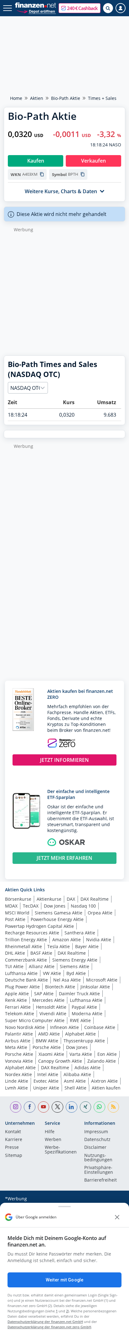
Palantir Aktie (19, 1034)
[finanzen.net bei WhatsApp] (99, 1107)
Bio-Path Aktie (65, 98)
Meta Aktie (16, 1047)
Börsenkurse (18, 899)
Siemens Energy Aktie (74, 960)
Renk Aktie (16, 1000)
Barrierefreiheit (100, 1180)
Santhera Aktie (79, 933)
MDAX (11, 906)
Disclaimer (95, 1147)
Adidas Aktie (88, 1067)
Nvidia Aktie (98, 940)
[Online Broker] (36, 11)
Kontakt (13, 1131)
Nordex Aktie (18, 1074)
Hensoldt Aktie (51, 1007)
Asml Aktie (75, 1081)
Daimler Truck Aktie (79, 994)
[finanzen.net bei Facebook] (29, 1107)
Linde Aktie (16, 1081)
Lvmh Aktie (16, 1088)
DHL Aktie (15, 953)
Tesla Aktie (58, 946)
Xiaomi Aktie (51, 1054)
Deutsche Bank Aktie (26, 980)
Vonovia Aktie (19, 1061)
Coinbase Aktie (99, 1027)
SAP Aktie (44, 994)
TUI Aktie (14, 966)
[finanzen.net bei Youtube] (43, 1107)
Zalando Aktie (101, 1061)
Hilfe (49, 1131)
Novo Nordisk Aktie (25, 1027)
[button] (80, 8)
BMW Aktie (47, 1041)
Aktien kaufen (106, 1088)
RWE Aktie (80, 1020)
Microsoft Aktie (101, 980)
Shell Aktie (75, 1088)
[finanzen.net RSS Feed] (113, 1107)
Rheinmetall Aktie (23, 946)
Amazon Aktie (66, 940)
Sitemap (13, 1155)
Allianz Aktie (41, 966)
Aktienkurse (49, 899)
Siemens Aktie (74, 966)
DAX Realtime (94, 899)
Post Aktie (15, 919)
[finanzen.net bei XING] (85, 1107)
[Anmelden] (121, 8)
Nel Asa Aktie (67, 980)
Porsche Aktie (47, 1047)
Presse (12, 1147)
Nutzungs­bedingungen (98, 1158)
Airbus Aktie (17, 1041)
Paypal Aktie (84, 1007)
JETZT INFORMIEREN (64, 760)
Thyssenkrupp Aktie (84, 1041)
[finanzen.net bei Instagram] (16, 1107)
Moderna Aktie (87, 1013)
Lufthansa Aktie (21, 973)
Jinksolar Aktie (95, 987)
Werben (53, 1139)
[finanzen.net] (35, 5)
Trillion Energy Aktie (26, 940)
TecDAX (31, 906)
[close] (117, 1217)
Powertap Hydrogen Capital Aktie (39, 926)
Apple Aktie (17, 994)
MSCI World (17, 913)
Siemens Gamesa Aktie (58, 913)
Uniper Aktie (46, 1088)
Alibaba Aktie (77, 1074)
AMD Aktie (49, 1034)
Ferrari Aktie (18, 1007)
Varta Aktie (81, 1054)
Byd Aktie (76, 973)
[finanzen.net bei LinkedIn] (71, 1107)
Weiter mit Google (64, 1279)
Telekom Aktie (19, 1013)
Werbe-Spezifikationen (61, 1149)
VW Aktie (52, 973)
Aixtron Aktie (104, 1081)
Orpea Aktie (100, 913)
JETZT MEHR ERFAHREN (64, 858)
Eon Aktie (107, 1054)
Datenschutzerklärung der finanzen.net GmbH (45, 1321)
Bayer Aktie (87, 946)
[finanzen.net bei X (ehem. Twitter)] (57, 1107)
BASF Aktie (41, 953)
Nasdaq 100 (83, 906)
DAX (71, 899)
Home (16, 98)
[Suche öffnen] (108, 8)
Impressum (96, 1131)
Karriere (13, 1139)
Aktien (36, 98)
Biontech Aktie (60, 987)
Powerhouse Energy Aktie (57, 919)
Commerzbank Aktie (26, 960)
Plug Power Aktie (22, 987)
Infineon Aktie (64, 1027)
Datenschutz (97, 1139)
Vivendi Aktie (52, 1013)
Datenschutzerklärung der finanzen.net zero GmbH (49, 1327)
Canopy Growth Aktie (60, 1061)
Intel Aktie (47, 1074)
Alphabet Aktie (80, 1034)
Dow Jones (54, 906)
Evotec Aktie (46, 1081)
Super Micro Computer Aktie (34, 1020)
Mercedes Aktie (48, 1000)
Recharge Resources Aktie (32, 933)
